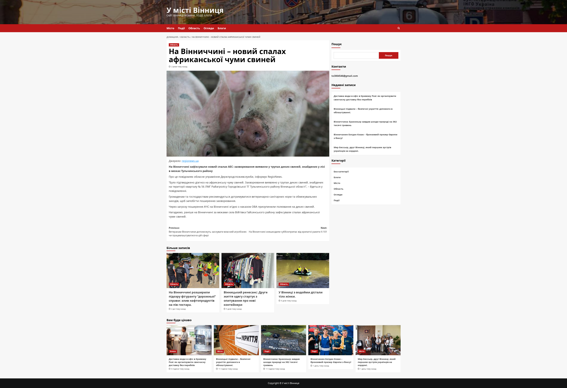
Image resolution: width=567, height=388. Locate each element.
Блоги (222, 28)
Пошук (336, 44)
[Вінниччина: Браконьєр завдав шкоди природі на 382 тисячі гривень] (283, 340)
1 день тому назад (321, 366)
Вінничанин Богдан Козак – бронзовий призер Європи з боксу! (365, 136)
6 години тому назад (180, 369)
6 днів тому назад (288, 300)
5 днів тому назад (234, 309)
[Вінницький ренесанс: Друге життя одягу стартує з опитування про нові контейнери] (247, 270)
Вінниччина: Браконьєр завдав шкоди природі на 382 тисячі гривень (365, 123)
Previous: (208, 231)
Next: (288, 229)
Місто (170, 28)
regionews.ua (190, 161)
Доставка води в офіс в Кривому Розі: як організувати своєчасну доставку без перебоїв (365, 97)
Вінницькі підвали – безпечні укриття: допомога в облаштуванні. (363, 110)
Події (181, 28)
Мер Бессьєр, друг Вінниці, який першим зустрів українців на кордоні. (362, 149)
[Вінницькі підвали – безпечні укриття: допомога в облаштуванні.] (236, 340)
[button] (399, 28)
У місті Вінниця (195, 10)
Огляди (209, 28)
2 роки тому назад (179, 66)
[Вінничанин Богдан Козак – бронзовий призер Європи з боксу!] (330, 340)
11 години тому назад (228, 369)
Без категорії (341, 171)
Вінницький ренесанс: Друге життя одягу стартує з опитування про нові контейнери (246, 298)
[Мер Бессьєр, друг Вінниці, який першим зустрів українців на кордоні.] (378, 340)
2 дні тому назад (178, 309)
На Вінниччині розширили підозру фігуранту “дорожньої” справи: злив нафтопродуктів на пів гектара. (192, 298)
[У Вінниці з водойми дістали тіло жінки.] (302, 270)
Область (194, 28)
